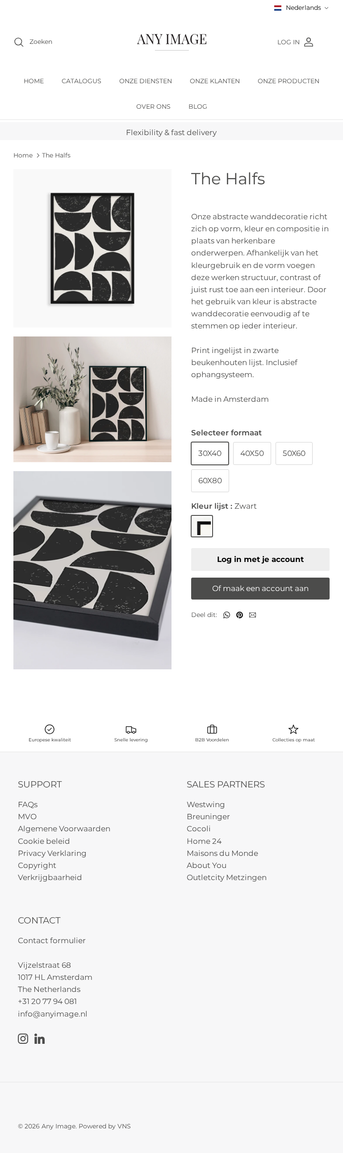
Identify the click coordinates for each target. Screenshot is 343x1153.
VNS (124, 1126)
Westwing (206, 804)
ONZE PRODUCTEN (288, 81)
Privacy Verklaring (52, 853)
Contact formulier (52, 940)
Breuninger (208, 816)
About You (206, 865)
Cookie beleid (44, 841)
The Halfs (56, 155)
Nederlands (303, 8)
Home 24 (204, 841)
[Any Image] (171, 42)
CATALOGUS (81, 81)
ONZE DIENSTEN (145, 81)
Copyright (37, 865)
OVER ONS (153, 106)
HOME (34, 81)
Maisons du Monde (222, 853)
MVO (27, 816)
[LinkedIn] (39, 1039)
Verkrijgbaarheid (50, 877)
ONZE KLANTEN (215, 81)
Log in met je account (260, 559)
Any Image (58, 1126)
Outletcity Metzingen (227, 877)
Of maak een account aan (260, 588)
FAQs (28, 804)
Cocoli (199, 828)
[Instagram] (23, 1039)
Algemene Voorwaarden (64, 828)
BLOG (197, 106)
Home (23, 155)
